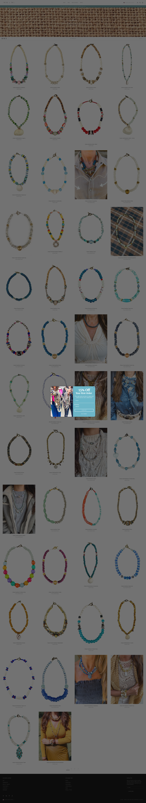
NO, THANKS (84, 413)
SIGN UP (84, 410)
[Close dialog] (94, 387)
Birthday (76, 404)
